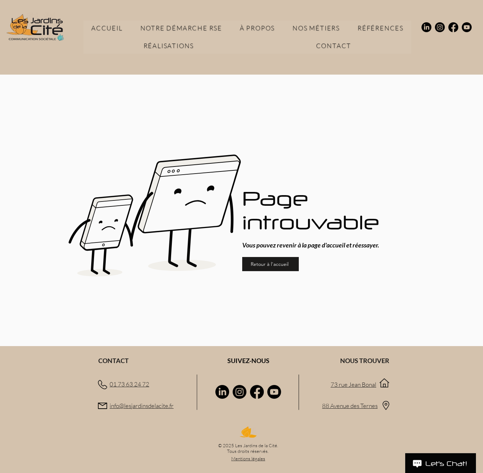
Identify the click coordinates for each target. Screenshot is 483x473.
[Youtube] (467, 27)
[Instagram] (440, 27)
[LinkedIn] (426, 27)
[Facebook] (453, 27)
